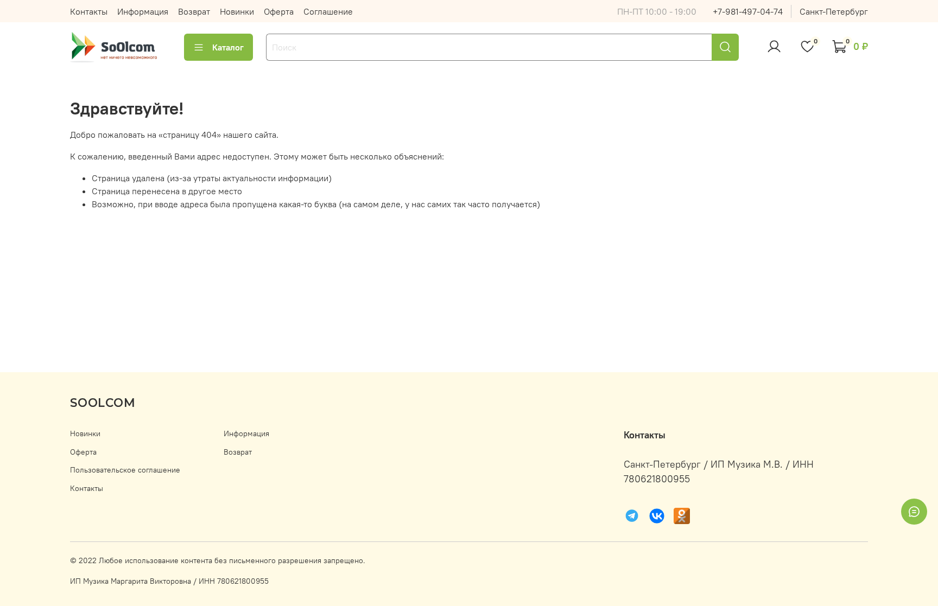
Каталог (228, 47)
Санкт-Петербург (834, 11)
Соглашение (328, 11)
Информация (142, 11)
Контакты (88, 11)
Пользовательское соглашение (125, 470)
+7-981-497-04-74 (748, 11)
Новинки (237, 11)
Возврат (194, 11)
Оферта (279, 11)
